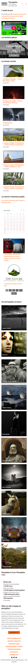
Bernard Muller (6, 540)
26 (11, 229)
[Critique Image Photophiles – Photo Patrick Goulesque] (13, 136)
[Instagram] (14, 657)
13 (14, 223)
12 (11, 223)
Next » (14, 293)
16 (23, 223)
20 (14, 226)
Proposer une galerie (14, 644)
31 (17, 217)
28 (8, 217)
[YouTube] (16, 657)
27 (4, 217)
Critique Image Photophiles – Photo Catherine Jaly (13, 166)
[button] (26, 4)
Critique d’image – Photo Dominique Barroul (12, 102)
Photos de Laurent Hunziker (9, 381)
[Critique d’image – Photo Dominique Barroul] (13, 99)
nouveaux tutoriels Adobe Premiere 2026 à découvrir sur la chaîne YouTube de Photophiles (13, 16)
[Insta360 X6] (13, 118)
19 (11, 226)
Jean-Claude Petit (7, 460)
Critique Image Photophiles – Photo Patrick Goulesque (13, 144)
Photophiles (13, 2)
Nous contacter (14, 652)
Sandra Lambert (6, 513)
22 (20, 226)
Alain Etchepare (6, 487)
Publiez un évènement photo (14, 638)
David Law (5, 355)
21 (17, 226)
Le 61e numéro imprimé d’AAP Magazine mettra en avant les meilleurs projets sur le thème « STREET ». (12, 257)
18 (8, 226)
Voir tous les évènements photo (10, 200)
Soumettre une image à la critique (14, 646)
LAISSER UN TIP (14, 632)
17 (4, 226)
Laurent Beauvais (6, 566)
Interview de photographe (14, 649)
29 (11, 217)
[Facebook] (11, 657)
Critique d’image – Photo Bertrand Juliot (12, 80)
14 (17, 223)
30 (14, 217)
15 (20, 223)
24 (4, 229)
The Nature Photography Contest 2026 (13, 284)
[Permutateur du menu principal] (22, 4)
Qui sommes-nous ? (14, 655)
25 (8, 229)
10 (4, 223)
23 (23, 226)
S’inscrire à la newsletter (14, 641)
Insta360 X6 (7, 123)
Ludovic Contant (6, 328)
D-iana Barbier (6, 434)
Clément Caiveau (6, 407)
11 (8, 223)
